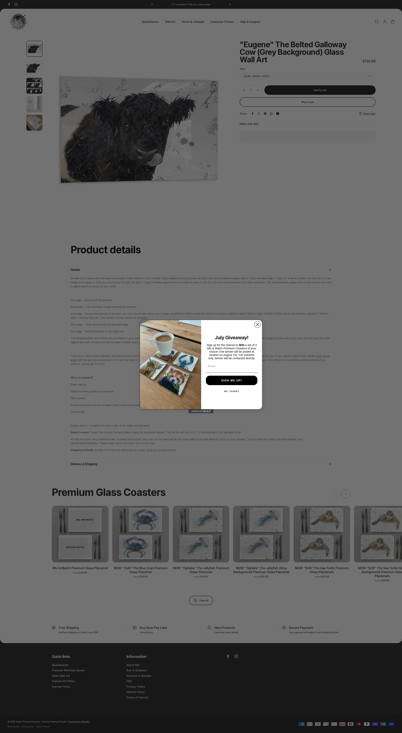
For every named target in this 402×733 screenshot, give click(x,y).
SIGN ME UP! (231, 380)
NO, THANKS (231, 391)
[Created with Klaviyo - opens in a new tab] (201, 411)
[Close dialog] (257, 324)
